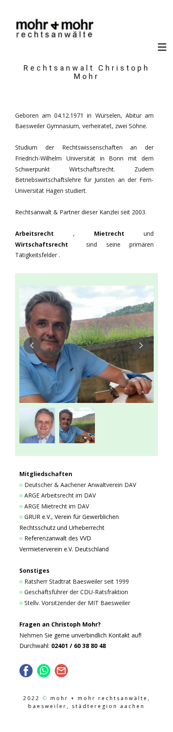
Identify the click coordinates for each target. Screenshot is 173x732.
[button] (32, 345)
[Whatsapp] (43, 670)
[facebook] (26, 670)
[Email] (61, 670)
